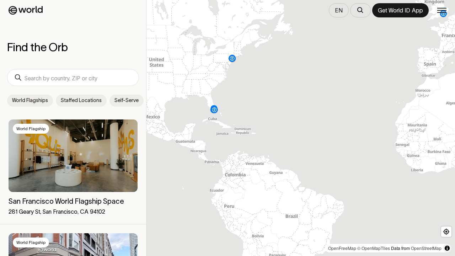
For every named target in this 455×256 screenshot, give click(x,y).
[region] (300, 128)
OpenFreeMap (342, 248)
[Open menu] (441, 10)
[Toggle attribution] (447, 248)
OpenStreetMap (426, 248)
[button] (73, 168)
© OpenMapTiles (373, 248)
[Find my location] (446, 231)
